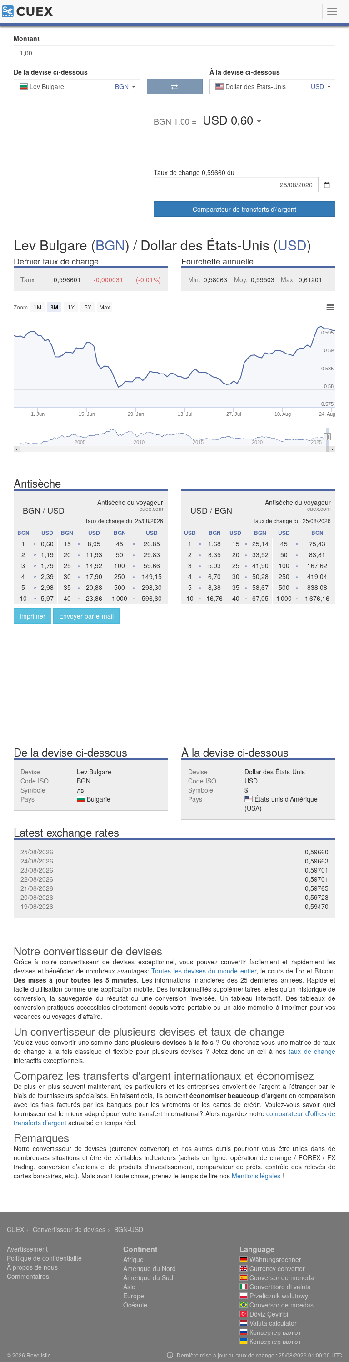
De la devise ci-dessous (51, 71)
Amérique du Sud (148, 1277)
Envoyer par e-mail (86, 615)
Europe (133, 1295)
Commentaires (28, 1276)
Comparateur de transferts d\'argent (244, 209)
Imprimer (32, 615)
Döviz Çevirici (268, 1313)
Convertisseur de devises (69, 1229)
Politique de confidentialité (44, 1257)
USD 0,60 (229, 119)
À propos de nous (32, 1267)
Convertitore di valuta (279, 1286)
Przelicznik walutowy (278, 1295)
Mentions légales (256, 1175)
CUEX (15, 1229)
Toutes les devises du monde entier (203, 970)
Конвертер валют (274, 1332)
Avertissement (27, 1248)
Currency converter (276, 1268)
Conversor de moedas (281, 1304)
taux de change (312, 1051)
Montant (27, 38)
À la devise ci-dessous (244, 71)
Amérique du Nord (149, 1268)
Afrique (133, 1259)
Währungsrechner (274, 1259)
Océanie (135, 1304)
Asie (129, 1286)
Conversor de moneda (281, 1277)
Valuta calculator (272, 1322)
